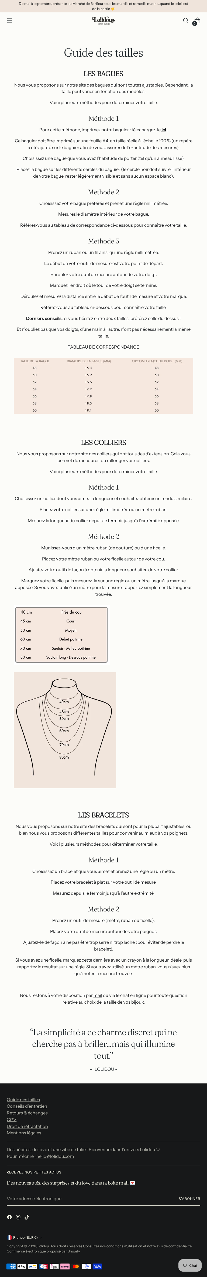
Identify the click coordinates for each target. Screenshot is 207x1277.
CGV (11, 1119)
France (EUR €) (25, 1237)
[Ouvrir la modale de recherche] (185, 20)
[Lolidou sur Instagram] (18, 1218)
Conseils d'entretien (27, 1106)
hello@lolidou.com (55, 1156)
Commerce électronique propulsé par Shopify (43, 1251)
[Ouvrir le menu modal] (9, 20)
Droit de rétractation (27, 1126)
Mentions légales (24, 1132)
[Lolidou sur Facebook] (10, 1218)
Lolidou (43, 1246)
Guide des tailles (23, 1099)
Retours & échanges (27, 1113)
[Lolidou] (103, 20)
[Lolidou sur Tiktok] (27, 1218)
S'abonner (189, 1199)
